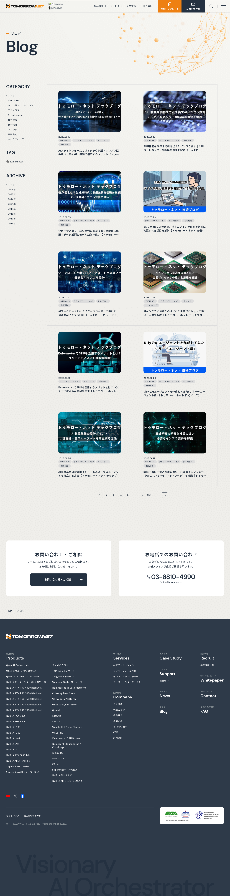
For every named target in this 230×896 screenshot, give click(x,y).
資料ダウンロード (212, 678)
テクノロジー (15, 110)
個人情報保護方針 (32, 815)
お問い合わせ (208, 694)
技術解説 (12, 119)
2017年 (12, 218)
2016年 (12, 223)
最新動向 (12, 134)
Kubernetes (16, 161)
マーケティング (16, 139)
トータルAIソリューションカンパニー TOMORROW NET (33, 824)
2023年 (12, 204)
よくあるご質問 (207, 710)
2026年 (12, 189)
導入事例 (171, 656)
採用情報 (207, 656)
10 (142, 495)
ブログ (164, 710)
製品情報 (15, 656)
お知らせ (165, 694)
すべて (11, 95)
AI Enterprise (15, 115)
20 (149, 495)
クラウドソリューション (20, 105)
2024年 (12, 199)
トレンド (12, 129)
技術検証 (12, 124)
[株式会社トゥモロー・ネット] (25, 6)
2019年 (12, 208)
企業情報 (122, 695)
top (9, 610)
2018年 (12, 213)
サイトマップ (12, 815)
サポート (167, 672)
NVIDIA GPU (14, 100)
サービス (121, 656)
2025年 (12, 194)
